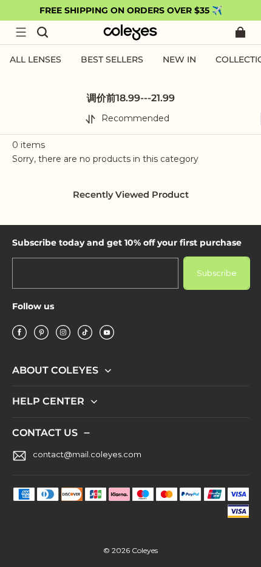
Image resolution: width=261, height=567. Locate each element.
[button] (20, 32)
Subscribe (217, 273)
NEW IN (179, 59)
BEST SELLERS (112, 59)
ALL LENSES (35, 59)
